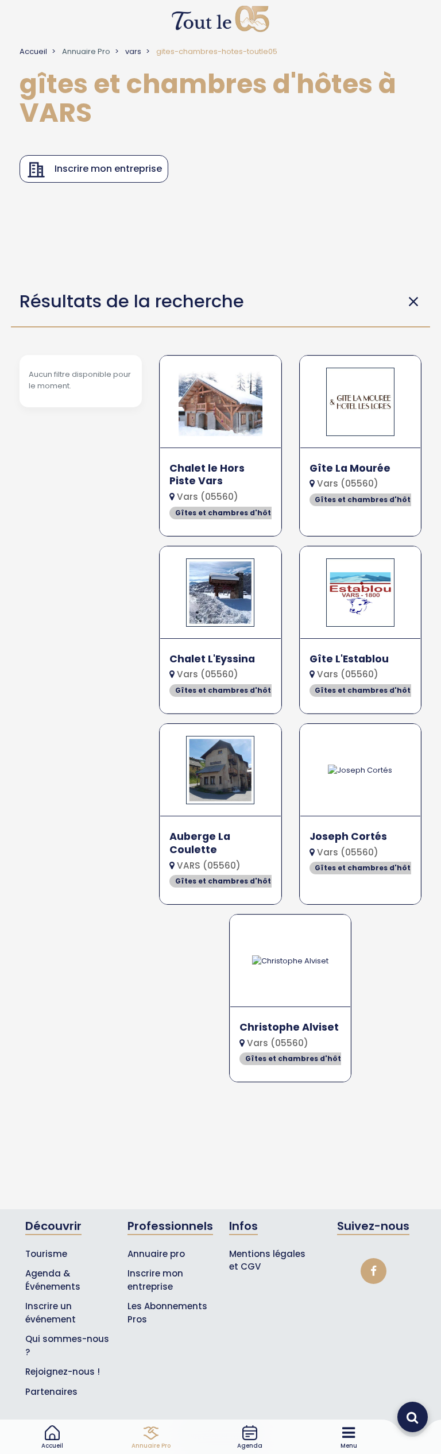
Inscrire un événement (50, 1312)
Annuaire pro (156, 1254)
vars (133, 51)
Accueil (33, 51)
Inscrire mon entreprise (155, 1280)
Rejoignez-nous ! (62, 1372)
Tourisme (46, 1254)
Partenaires (51, 1392)
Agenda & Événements (52, 1280)
